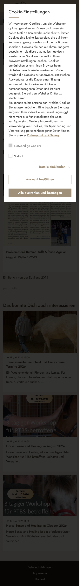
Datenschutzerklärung (43, 135)
